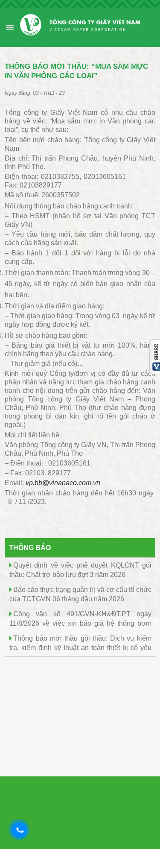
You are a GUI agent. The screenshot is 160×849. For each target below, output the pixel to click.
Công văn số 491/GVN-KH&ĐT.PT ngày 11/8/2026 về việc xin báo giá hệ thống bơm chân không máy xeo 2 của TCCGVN (80, 622)
